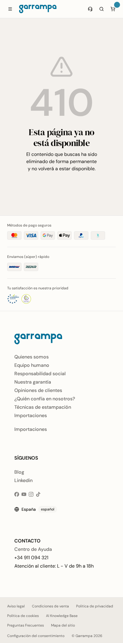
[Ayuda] (90, 9)
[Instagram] (31, 494)
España (37, 509)
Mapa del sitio (63, 625)
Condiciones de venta (50, 606)
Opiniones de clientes (38, 390)
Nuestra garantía (32, 382)
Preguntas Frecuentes (25, 625)
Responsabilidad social (40, 373)
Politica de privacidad (94, 606)
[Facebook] (16, 494)
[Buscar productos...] (101, 9)
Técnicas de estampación (42, 407)
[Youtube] (23, 494)
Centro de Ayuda (33, 549)
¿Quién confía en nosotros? (44, 399)
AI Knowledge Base (62, 615)
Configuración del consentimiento (35, 635)
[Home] (37, 9)
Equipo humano (31, 365)
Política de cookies (23, 615)
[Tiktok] (38, 494)
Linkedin (23, 480)
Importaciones (30, 415)
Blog (19, 472)
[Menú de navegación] (10, 9)
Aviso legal (16, 606)
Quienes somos (31, 357)
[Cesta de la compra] (112, 9)
